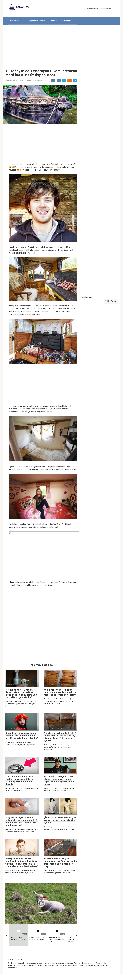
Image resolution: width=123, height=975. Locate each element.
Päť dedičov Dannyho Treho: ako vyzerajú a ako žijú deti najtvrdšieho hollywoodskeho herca (59, 780)
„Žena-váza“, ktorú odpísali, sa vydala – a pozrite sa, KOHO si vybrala (60, 820)
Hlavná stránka (16, 21)
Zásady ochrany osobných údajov (100, 9)
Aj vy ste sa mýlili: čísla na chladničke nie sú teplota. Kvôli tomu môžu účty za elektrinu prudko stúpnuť (21, 821)
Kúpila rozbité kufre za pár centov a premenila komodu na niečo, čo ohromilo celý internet (60, 692)
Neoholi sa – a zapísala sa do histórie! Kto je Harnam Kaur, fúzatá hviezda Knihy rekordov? (21, 736)
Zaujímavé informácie (36, 21)
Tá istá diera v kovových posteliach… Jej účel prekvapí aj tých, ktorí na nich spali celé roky (60, 862)
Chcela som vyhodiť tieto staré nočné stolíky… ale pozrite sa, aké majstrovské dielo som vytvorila (60, 737)
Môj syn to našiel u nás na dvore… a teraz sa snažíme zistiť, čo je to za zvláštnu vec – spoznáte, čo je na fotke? (22, 693)
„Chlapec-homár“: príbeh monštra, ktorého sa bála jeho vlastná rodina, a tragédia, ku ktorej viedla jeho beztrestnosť (21, 862)
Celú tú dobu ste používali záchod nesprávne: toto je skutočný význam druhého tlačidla (19, 780)
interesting (38, 80)
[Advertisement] (61, 45)
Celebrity (54, 21)
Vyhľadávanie (87, 297)
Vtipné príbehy (68, 21)
